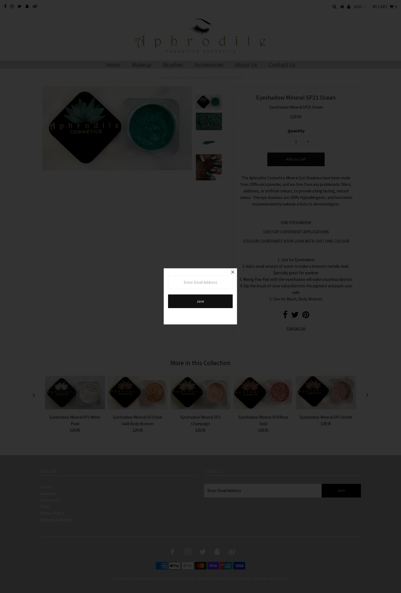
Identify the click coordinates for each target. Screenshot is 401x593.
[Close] (233, 273)
